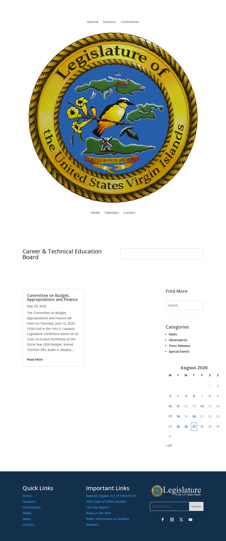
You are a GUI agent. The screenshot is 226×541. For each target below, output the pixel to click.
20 (194, 416)
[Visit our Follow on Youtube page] (190, 519)
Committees (130, 22)
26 (186, 426)
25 (178, 426)
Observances (178, 340)
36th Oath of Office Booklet (106, 501)
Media (95, 212)
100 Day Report (97, 507)
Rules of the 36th (98, 513)
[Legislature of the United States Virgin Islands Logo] (176, 496)
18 (178, 416)
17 (170, 416)
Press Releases (179, 346)
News (173, 334)
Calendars (112, 212)
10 (170, 406)
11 (178, 406)
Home (27, 496)
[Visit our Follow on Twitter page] (181, 519)
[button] (196, 506)
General (92, 22)
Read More (35, 359)
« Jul (169, 445)
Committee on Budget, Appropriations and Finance (52, 297)
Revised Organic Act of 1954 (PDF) (111, 496)
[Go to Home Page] (113, 117)
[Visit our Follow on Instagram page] (171, 519)
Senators (109, 22)
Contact (129, 212)
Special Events (179, 351)
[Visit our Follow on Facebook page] (162, 519)
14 (201, 406)
